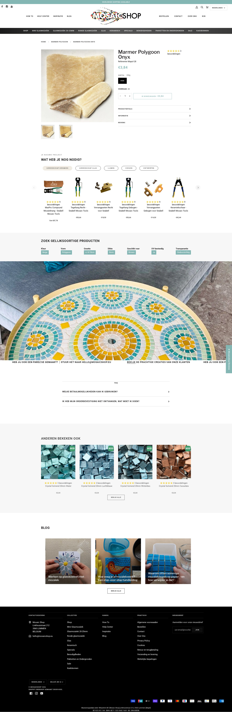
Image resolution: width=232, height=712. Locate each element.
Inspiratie (58, 16)
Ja (154, 252)
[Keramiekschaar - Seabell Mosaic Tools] (178, 187)
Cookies (141, 645)
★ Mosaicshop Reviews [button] (229, 359)
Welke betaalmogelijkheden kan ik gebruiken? (90, 391)
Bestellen (164, 16)
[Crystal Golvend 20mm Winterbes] (135, 462)
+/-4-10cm (89, 252)
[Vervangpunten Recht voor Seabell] (103, 187)
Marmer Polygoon (59, 42)
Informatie (123, 116)
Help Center (43, 16)
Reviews (121, 123)
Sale (69, 664)
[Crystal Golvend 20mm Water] (58, 462)
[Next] (197, 187)
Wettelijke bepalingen (147, 659)
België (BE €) (55, 682)
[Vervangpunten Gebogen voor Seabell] (153, 187)
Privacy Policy (143, 641)
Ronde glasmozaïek (76, 636)
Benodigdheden (74, 654)
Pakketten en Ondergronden (79, 659)
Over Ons (192, 16)
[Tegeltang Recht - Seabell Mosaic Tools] (78, 187)
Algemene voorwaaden (147, 622)
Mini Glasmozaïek (75, 627)
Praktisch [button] (142, 615)
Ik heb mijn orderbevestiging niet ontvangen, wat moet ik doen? (100, 401)
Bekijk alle (116, 497)
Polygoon (66, 252)
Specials (71, 650)
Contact (178, 16)
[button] (173, 51)
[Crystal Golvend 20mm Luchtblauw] (97, 462)
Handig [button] (105, 615)
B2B (204, 16)
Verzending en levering (147, 654)
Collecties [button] (72, 615)
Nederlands (217, 8)
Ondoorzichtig (183, 252)
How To (29, 16)
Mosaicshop (35, 687)
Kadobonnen (72, 668)
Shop (69, 622)
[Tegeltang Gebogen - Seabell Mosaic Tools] (128, 187)
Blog (69, 16)
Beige (44, 252)
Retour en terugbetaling (147, 650)
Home (43, 42)
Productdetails (125, 109)
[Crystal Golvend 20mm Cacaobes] (174, 462)
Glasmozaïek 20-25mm (77, 631)
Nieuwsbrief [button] (178, 615)
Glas (69, 641)
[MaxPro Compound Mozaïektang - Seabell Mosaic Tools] (53, 187)
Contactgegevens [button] (37, 615)
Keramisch (72, 645)
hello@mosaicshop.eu (43, 636)
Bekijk (91, 362)
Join (197, 630)
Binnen (131, 252)
